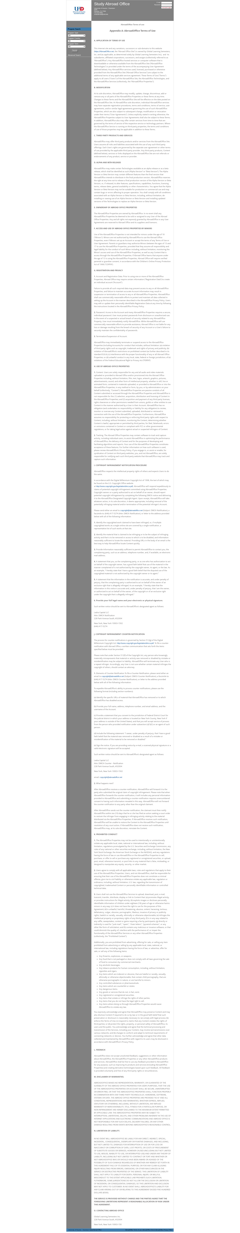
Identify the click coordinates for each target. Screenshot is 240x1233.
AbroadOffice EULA (148, 1230)
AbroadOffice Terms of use (133, 1230)
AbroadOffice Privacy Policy (163, 1230)
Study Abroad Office (112, 4)
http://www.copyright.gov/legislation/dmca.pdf (114, 486)
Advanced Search (74, 55)
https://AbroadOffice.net (104, 51)
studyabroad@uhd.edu (101, 14)
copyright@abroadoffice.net (131, 510)
